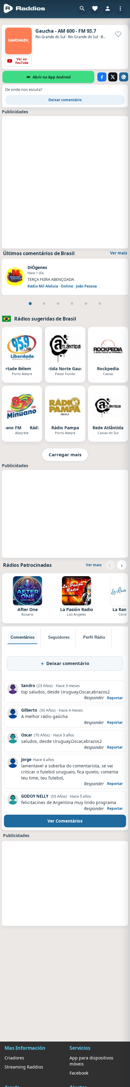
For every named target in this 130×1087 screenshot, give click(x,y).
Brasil (105, 36)
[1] (30, 303)
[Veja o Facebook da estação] (101, 76)
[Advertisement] (65, 181)
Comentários (22, 637)
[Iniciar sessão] (108, 8)
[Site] (123, 76)
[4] (72, 303)
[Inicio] (24, 8)
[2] (44, 303)
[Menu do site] (120, 8)
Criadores (14, 1058)
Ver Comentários (65, 821)
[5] (86, 303)
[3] (58, 303)
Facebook (79, 1073)
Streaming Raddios (24, 1067)
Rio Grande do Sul (50, 36)
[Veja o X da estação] (112, 76)
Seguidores (59, 637)
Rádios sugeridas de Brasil (45, 318)
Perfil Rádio (94, 637)
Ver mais (118, 253)
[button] (82, 8)
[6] (99, 303)
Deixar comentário (65, 99)
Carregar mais (65, 454)
